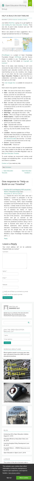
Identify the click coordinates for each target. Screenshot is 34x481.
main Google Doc (10, 83)
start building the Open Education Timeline (15, 25)
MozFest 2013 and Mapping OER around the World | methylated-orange (17, 190)
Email (5, 278)
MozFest (11, 23)
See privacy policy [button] (14, 473)
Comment (5, 252)
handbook (20, 19)
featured (15, 19)
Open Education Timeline (11, 153)
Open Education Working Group (14, 7)
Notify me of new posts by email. (13, 294)
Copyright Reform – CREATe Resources (15, 448)
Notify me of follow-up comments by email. (16, 291)
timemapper (8, 167)
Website (5, 284)
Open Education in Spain (11, 452)
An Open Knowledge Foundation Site (30, 3)
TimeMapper (6, 55)
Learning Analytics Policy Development (15, 443)
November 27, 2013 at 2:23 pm (13, 193)
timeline (25, 19)
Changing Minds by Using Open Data (14, 439)
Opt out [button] (9, 477)
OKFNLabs (18, 57)
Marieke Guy (14, 308)
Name (5, 271)
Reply (6, 238)
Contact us (5, 163)
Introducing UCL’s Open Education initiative (16, 434)
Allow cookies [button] (23, 477)
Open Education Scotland (26, 172)
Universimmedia (11, 138)
